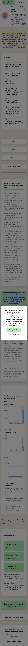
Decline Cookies (14, 334)
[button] (14, 323)
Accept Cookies (14, 330)
